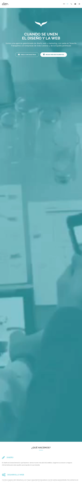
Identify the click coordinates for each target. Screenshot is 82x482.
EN (64, 4)
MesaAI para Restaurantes (54, 54)
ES (67, 4)
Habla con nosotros (28, 54)
